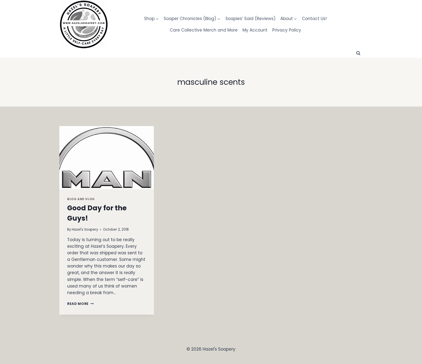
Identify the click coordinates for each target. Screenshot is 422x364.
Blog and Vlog (81, 199)
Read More (80, 303)
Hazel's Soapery (85, 229)
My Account (255, 30)
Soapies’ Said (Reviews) (250, 18)
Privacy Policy (286, 30)
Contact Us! (314, 18)
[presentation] (106, 157)
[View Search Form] (358, 53)
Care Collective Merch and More (204, 30)
